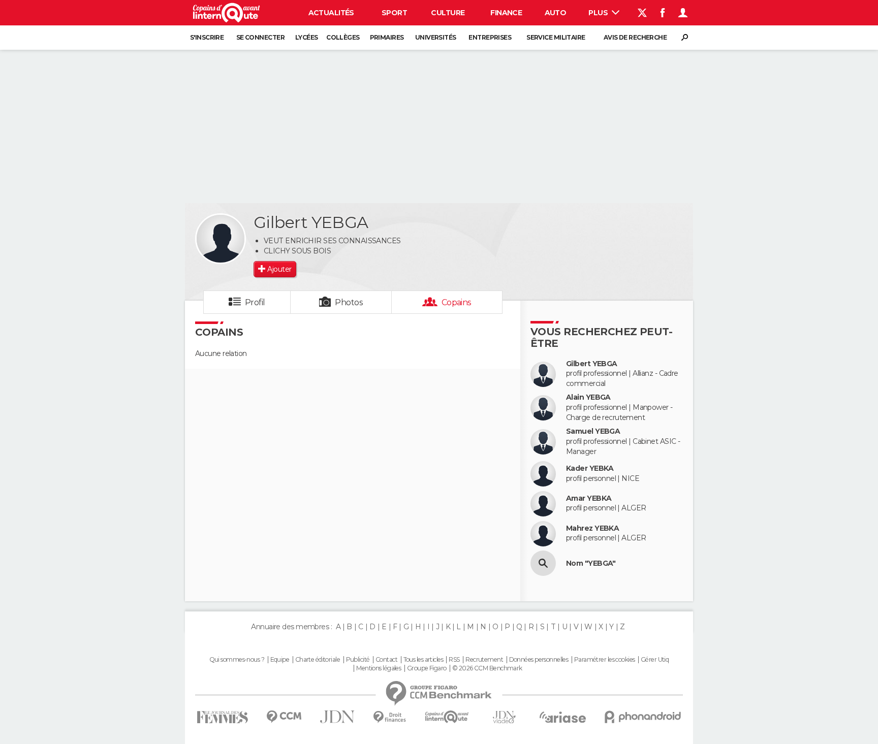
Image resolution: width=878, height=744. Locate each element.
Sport (394, 12)
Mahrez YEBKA (592, 528)
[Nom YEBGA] (543, 563)
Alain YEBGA (588, 397)
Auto (556, 12)
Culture (447, 12)
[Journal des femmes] (222, 717)
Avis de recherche (635, 37)
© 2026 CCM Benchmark (487, 668)
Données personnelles (539, 659)
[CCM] (284, 716)
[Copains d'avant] (447, 716)
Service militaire (555, 37)
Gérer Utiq (655, 659)
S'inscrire (207, 37)
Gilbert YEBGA (591, 364)
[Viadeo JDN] (504, 717)
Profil (255, 302)
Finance (506, 12)
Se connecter (260, 37)
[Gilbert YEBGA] (220, 238)
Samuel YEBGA (593, 431)
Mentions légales (378, 668)
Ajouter (279, 269)
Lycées (306, 37)
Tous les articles (423, 659)
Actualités (331, 12)
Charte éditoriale (317, 659)
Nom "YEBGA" (591, 563)
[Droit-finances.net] (390, 717)
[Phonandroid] (643, 716)
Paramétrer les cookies (604, 659)
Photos (349, 302)
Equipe (280, 659)
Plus (598, 12)
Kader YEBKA (590, 468)
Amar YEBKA (588, 498)
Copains (457, 302)
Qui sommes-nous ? (236, 659)
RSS (454, 659)
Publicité (358, 659)
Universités (435, 37)
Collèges (343, 37)
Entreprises (489, 37)
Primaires (387, 37)
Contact (386, 659)
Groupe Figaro (427, 668)
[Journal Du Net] (338, 716)
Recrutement (484, 659)
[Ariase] (563, 717)
